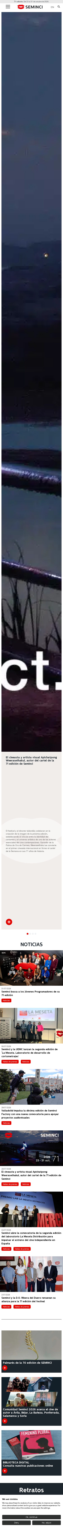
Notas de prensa (10, 1062)
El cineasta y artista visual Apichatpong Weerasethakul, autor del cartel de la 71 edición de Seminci (31, 1175)
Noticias (6, 1000)
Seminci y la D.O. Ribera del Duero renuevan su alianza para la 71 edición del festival (28, 1300)
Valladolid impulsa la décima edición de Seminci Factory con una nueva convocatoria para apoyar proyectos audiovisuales (30, 1114)
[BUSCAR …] (58, 7)
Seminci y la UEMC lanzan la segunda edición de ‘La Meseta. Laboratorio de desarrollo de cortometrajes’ (29, 1053)
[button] (8, 7)
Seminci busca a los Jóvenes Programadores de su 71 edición (30, 993)
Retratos (31, 1490)
